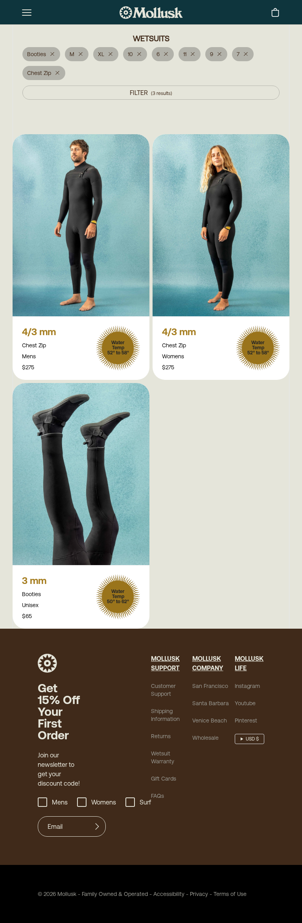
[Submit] (97, 826)
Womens (103, 802)
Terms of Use (230, 894)
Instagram (247, 686)
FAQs (157, 796)
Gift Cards (163, 778)
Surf (145, 802)
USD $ (252, 739)
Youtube (245, 703)
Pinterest (246, 720)
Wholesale (205, 738)
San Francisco (210, 686)
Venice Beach (209, 720)
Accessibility (166, 894)
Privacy (199, 894)
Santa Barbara (210, 703)
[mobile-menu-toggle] (26, 12)
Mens (60, 802)
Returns (161, 736)
